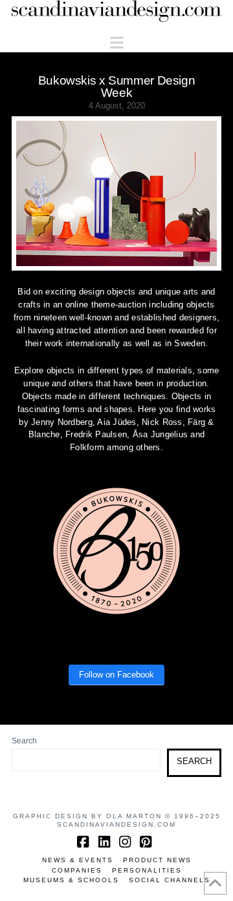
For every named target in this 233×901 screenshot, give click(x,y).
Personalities (147, 870)
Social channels (169, 880)
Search (24, 740)
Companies (77, 870)
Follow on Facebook (116, 674)
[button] (117, 43)
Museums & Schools (71, 880)
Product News (157, 860)
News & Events (77, 860)
